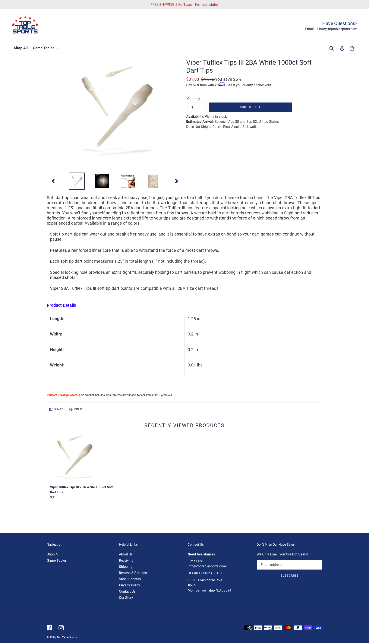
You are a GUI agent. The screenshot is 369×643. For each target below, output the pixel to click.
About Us (126, 554)
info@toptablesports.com (207, 566)
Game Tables (57, 560)
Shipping (125, 567)
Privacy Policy (129, 585)
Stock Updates (130, 579)
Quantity (193, 99)
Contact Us (127, 591)
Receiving (126, 560)
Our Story (126, 598)
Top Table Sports (67, 637)
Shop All (53, 554)
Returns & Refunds (133, 573)
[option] (76, 181)
